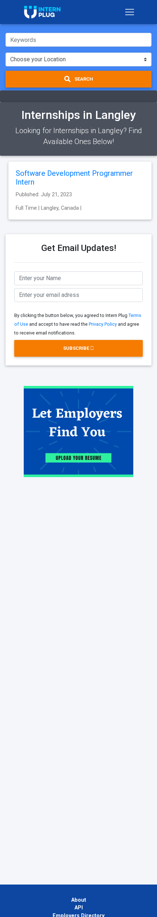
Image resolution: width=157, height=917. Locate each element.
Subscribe (76, 348)
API (78, 908)
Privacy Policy (103, 324)
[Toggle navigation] (129, 12)
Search (83, 79)
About (78, 900)
